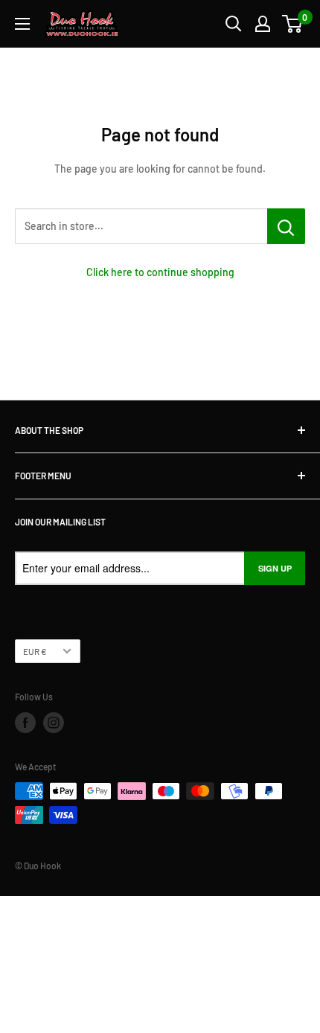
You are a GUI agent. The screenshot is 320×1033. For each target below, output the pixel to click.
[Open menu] (22, 24)
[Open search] (233, 24)
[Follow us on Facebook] (25, 722)
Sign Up (275, 568)
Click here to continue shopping (160, 272)
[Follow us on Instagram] (53, 722)
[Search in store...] (286, 226)
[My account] (262, 24)
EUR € (35, 651)
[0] (293, 24)
